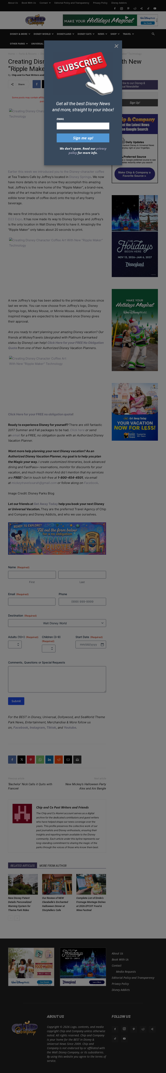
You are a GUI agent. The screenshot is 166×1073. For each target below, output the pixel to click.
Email (60, 119)
